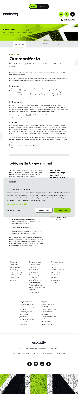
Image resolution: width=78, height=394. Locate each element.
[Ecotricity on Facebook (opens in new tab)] (29, 364)
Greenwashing (34, 275)
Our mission (6, 44)
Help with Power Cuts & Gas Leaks (49, 318)
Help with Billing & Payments (47, 305)
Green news (14, 280)
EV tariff (28, 115)
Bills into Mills (33, 270)
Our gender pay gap (30, 348)
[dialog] (39, 197)
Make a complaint (47, 324)
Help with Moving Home (49, 309)
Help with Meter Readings (46, 313)
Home (33, 6)
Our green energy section (51, 95)
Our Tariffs (54, 265)
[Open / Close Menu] (61, 14)
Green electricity (34, 265)
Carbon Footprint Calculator (56, 281)
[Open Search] (72, 14)
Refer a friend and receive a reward (35, 281)
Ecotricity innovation (45, 44)
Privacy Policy (41, 200)
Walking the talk (58, 44)
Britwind (54, 277)
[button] (38, 204)
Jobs (19, 348)
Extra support (46, 321)
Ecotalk (53, 267)
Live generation (34, 292)
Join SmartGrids (25, 317)
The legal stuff (47, 353)
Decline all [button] (44, 210)
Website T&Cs (43, 348)
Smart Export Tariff (57, 270)
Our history (33, 44)
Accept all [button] (62, 210)
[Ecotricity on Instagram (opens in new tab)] (36, 364)
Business (42, 6)
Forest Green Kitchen (59, 129)
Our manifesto (19, 44)
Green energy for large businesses (27, 308)
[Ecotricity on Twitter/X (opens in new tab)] (42, 364)
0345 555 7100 (69, 20)
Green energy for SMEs (27, 304)
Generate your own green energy (26, 313)
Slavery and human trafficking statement (26, 353)
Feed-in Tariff (55, 272)
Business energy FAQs (27, 319)
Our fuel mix (33, 277)
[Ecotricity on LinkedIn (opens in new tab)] (48, 364)
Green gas (32, 267)
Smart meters (55, 275)
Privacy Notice (55, 348)
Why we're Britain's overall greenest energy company (37, 287)
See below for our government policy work (28, 145)
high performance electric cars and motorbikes (40, 111)
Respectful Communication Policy (39, 358)
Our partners (71, 44)
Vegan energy (33, 272)
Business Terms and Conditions (26, 323)
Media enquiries (60, 353)
